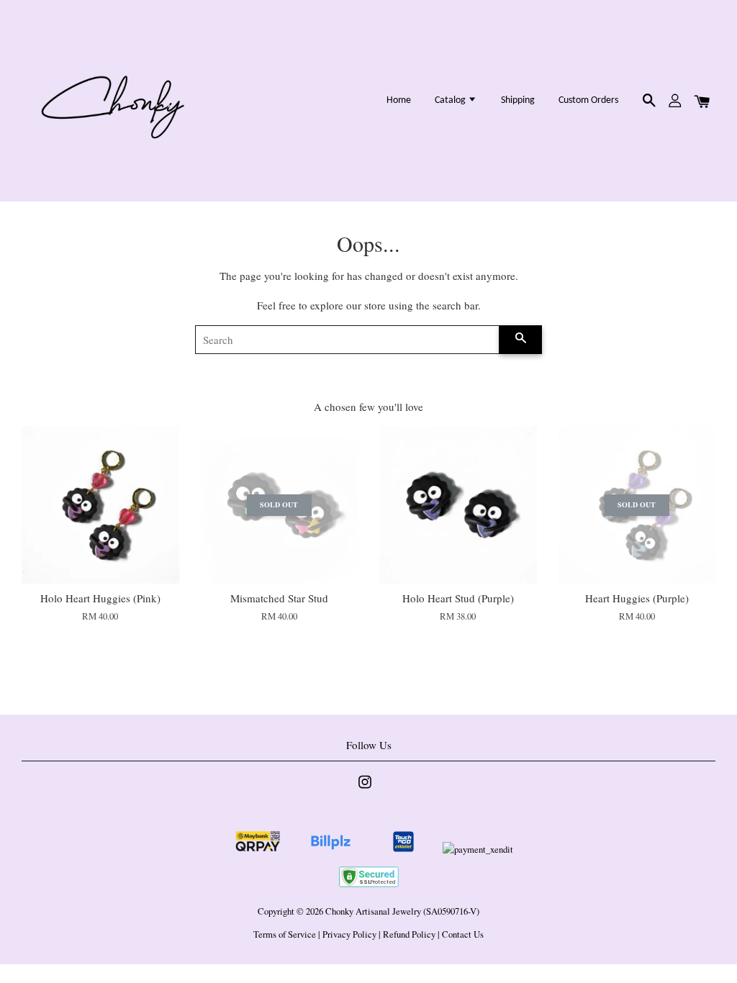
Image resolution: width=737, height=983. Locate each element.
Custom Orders (588, 100)
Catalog (451, 100)
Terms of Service (284, 934)
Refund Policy (409, 934)
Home (398, 100)
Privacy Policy (349, 934)
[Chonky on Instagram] (365, 789)
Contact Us (463, 934)
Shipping (518, 100)
